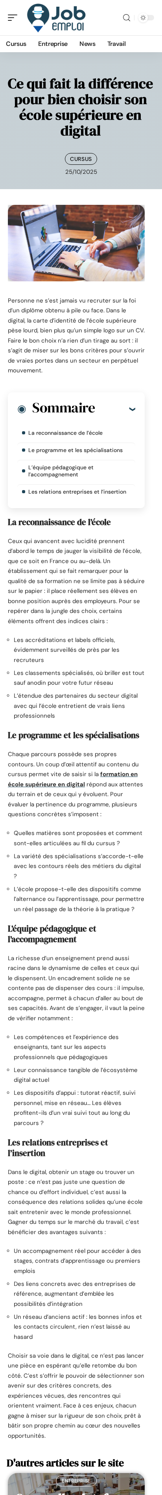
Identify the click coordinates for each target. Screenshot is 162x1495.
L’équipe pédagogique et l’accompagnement (61, 471)
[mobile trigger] (14, 17)
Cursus (81, 158)
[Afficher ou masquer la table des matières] (115, 409)
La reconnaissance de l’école (65, 432)
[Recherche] (126, 18)
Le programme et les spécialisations (75, 450)
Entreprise (76, 1481)
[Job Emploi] (56, 17)
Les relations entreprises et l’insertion (77, 491)
